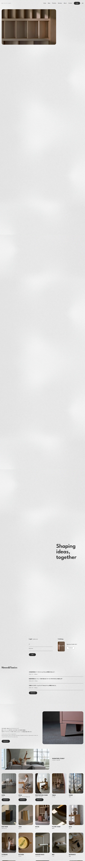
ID (29, 644)
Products (54, 3)
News (49, 3)
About (65, 3)
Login (77, 3)
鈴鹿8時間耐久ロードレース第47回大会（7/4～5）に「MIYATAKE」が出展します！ (46, 678)
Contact (70, 3)
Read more (33, 692)
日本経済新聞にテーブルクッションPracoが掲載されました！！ (42, 672)
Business (60, 3)
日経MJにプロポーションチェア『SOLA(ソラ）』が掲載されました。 (42, 685)
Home (44, 3)
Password (31, 648)
